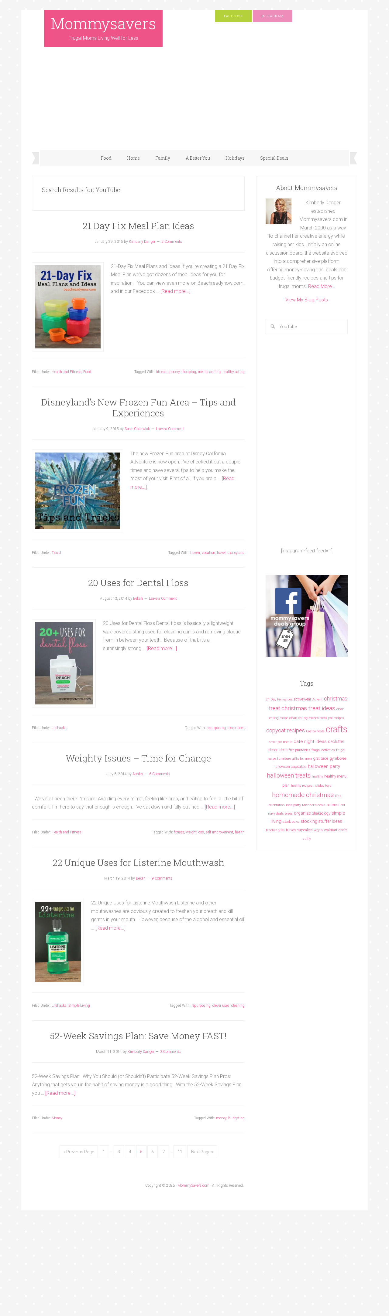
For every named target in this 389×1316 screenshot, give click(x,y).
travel (221, 553)
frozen (195, 553)
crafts (336, 729)
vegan (318, 830)
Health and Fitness (66, 372)
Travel (56, 553)
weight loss (195, 832)
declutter (336, 741)
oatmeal (333, 804)
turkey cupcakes (299, 830)
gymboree (337, 758)
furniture (284, 759)
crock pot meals (280, 742)
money (221, 1118)
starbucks (291, 821)
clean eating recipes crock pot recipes (316, 718)
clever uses (236, 728)
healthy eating (233, 372)
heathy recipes (301, 786)
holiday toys (322, 786)
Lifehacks (59, 728)
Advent (317, 699)
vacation (208, 553)
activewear (302, 699)
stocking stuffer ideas (321, 821)
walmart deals (335, 830)
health (240, 832)
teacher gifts (275, 830)
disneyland (236, 553)
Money (57, 1118)
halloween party (324, 766)
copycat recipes (285, 730)
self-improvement (219, 832)
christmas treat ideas (308, 708)
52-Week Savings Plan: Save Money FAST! (138, 1036)
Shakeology (321, 813)
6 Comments (159, 774)
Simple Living (79, 1005)
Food (87, 372)
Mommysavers (103, 23)
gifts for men (302, 759)
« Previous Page (79, 1151)
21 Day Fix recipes (279, 699)
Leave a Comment (170, 429)
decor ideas (277, 750)
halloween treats (289, 775)
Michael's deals (313, 805)
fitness (161, 372)
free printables (299, 750)
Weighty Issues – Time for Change (138, 758)
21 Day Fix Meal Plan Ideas (138, 226)
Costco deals (315, 731)
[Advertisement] (194, 104)
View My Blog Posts (306, 300)
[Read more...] (175, 291)
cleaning (238, 1005)
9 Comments (162, 878)
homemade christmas (303, 795)
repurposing (216, 728)
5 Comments (171, 241)
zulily (307, 839)
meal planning (209, 372)
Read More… (321, 286)
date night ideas (310, 741)
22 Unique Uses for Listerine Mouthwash (138, 862)
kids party (293, 805)
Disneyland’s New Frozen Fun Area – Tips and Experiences (138, 407)
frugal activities (323, 750)
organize (302, 813)
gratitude (320, 758)
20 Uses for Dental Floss (138, 582)
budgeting (236, 1118)
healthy (317, 776)
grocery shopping (182, 372)
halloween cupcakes (290, 766)
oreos (289, 814)
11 (179, 1151)
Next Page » (202, 1151)
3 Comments (170, 1052)
